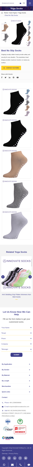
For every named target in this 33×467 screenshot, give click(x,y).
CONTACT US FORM (11, 68)
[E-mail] (12, 464)
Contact (4, 397)
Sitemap (4, 453)
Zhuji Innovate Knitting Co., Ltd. (19, 448)
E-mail (7, 406)
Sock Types (13, 13)
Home (6, 13)
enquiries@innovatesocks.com (19, 406)
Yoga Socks (22, 13)
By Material (6, 375)
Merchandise (6, 386)
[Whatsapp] (4, 464)
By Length (5, 381)
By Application (7, 364)
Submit (16, 355)
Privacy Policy (13, 453)
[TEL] (21, 464)
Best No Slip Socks (11, 15)
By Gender (5, 369)
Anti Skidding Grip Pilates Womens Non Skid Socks (16, 296)
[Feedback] (29, 464)
